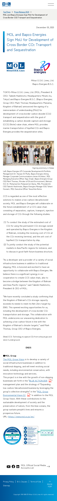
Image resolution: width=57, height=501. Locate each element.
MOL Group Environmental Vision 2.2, (25, 393)
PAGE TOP (49, 485)
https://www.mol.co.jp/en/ (21, 416)
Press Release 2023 (21, 12)
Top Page (6, 12)
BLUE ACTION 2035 (38, 380)
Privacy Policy (8, 481)
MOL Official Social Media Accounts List (33, 466)
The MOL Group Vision (13, 359)
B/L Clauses (22, 481)
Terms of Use (35, 481)
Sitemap (6, 485)
